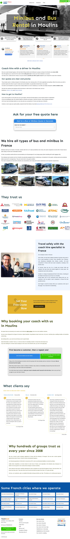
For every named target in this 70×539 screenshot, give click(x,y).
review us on (8, 54)
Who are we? (21, 528)
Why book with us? (23, 532)
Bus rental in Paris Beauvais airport (7, 508)
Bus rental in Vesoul (62, 494)
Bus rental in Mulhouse (35, 508)
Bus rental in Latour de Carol (48, 499)
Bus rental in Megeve (48, 494)
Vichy (11, 90)
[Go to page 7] (45, 58)
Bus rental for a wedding (42, 533)
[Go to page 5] (43, 58)
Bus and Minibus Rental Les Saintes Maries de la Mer (7, 499)
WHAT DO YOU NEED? (20, 125)
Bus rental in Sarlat (62, 508)
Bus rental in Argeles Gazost (21, 508)
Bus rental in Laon (21, 503)
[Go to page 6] (44, 58)
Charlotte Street (26, 45)
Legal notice (21, 524)
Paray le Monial (18, 90)
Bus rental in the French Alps (42, 527)
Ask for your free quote (23, 522)
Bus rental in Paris (40, 521)
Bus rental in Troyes (35, 503)
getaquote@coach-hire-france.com (44, 104)
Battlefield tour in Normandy (42, 529)
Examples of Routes (23, 530)
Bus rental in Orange (35, 494)
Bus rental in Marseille (41, 523)
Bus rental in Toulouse (41, 525)
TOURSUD (7, 48)
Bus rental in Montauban (62, 499)
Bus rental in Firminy (62, 503)
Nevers (8, 90)
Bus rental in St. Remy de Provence (21, 494)
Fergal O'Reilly (60, 45)
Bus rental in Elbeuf (48, 508)
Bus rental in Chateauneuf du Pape (21, 499)
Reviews (21, 520)
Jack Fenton (42, 45)
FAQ (20, 526)
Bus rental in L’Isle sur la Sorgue (48, 503)
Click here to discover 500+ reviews (35, 60)
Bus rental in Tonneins (7, 503)
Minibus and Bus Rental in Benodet (35, 499)
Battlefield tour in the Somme (43, 531)
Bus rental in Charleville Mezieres (7, 494)
